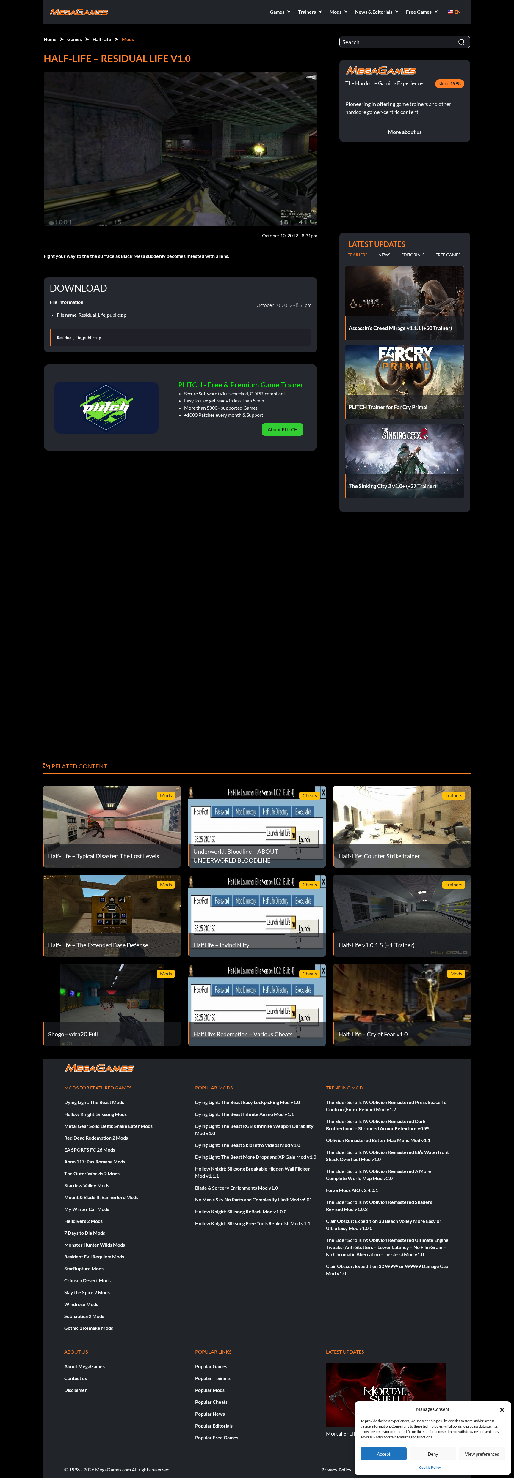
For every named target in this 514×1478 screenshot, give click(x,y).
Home (50, 39)
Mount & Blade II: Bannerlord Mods (101, 1197)
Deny (433, 1454)
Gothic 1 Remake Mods (88, 1328)
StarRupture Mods (84, 1268)
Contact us (75, 1378)
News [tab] (384, 254)
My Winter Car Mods (86, 1209)
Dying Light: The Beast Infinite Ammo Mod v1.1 (244, 1114)
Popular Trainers (213, 1378)
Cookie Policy (430, 1467)
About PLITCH (283, 429)
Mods (128, 39)
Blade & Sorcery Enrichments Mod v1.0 (236, 1187)
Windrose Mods (81, 1304)
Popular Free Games (216, 1437)
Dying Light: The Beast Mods (94, 1102)
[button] (502, 1409)
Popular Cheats (211, 1402)
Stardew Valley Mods (86, 1185)
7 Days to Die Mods (84, 1233)
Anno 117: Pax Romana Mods (94, 1161)
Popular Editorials (214, 1425)
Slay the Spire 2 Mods (87, 1292)
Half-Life (102, 39)
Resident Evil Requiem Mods (94, 1256)
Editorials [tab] (412, 254)
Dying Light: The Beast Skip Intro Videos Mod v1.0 (247, 1145)
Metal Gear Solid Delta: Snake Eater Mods (108, 1126)
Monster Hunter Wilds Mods (94, 1245)
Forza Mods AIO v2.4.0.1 (352, 1190)
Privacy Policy (336, 1469)
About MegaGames (84, 1366)
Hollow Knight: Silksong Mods (95, 1114)
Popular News (210, 1414)
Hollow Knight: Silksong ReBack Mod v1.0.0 (240, 1211)
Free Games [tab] (447, 254)
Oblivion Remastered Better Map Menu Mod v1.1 (378, 1140)
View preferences (482, 1454)
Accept (384, 1454)
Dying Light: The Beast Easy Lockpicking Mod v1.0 (247, 1102)
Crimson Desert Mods (87, 1280)
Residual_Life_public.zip (79, 338)
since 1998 (450, 83)
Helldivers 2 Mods (83, 1221)
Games (74, 39)
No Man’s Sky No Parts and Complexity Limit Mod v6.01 (253, 1199)
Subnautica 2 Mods (84, 1316)
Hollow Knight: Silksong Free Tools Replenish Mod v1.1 (252, 1223)
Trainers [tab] (357, 254)
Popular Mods (210, 1390)
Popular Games (211, 1366)
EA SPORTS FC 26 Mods (89, 1149)
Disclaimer (75, 1390)
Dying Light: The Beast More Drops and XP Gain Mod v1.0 (255, 1157)
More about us (405, 132)
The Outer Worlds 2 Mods (92, 1173)
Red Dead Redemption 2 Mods (96, 1138)
